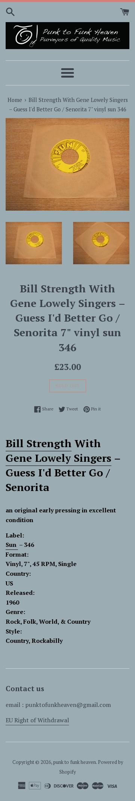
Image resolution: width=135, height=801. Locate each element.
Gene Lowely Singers (58, 458)
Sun (12, 544)
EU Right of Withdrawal (37, 720)
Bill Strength (39, 443)
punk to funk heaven (74, 762)
